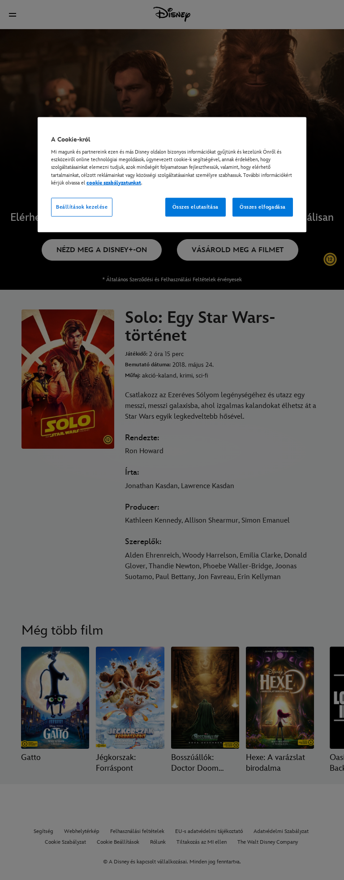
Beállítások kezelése (82, 207)
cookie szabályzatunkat (113, 182)
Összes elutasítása (195, 207)
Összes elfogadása (263, 207)
